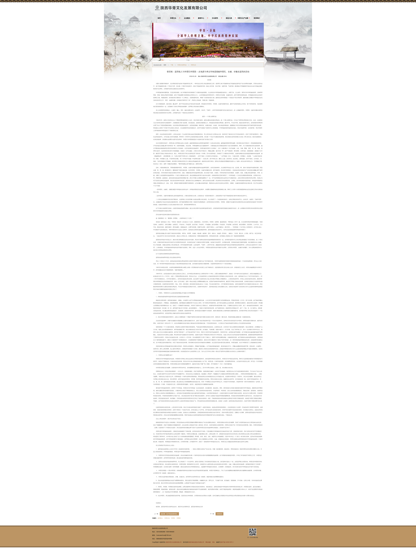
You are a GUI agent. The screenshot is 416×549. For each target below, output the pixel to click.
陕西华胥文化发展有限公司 (174, 542)
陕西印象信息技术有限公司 (196, 542)
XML (213, 542)
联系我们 (257, 18)
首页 (159, 18)
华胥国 (178, 518)
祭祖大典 (229, 18)
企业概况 (187, 18)
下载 (172, 65)
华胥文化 (173, 18)
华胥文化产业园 (243, 18)
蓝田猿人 (160, 518)
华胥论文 (193, 65)
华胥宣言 (219, 514)
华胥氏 (173, 518)
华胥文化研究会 (182, 65)
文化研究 (215, 18)
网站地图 (208, 542)
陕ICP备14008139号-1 (227, 542)
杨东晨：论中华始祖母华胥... (169, 514)
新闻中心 (201, 18)
